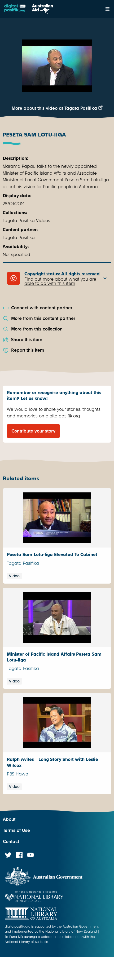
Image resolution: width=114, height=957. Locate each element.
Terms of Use (16, 830)
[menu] (107, 9)
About (9, 819)
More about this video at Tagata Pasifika (55, 108)
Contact (11, 841)
